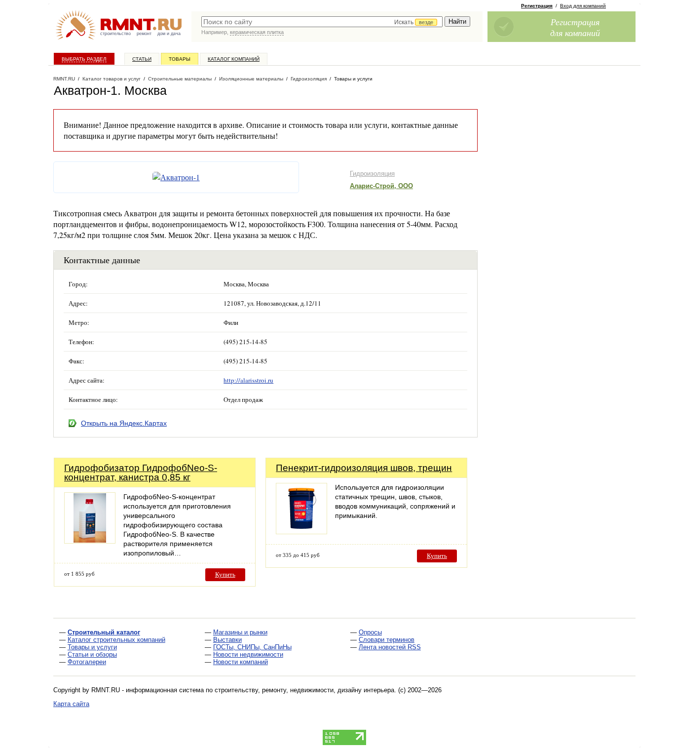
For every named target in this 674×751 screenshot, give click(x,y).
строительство (115, 33)
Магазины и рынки (240, 632)
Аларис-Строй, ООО (381, 186)
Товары (179, 59)
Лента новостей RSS (390, 647)
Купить (225, 574)
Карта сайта (71, 704)
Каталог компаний (234, 59)
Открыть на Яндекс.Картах (124, 423)
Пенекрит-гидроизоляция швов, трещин (364, 468)
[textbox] (322, 21)
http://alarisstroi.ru (248, 380)
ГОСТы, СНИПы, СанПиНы (252, 647)
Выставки (227, 639)
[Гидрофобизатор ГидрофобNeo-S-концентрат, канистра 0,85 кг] (90, 541)
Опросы (370, 632)
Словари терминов (386, 639)
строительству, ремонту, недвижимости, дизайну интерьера (304, 690)
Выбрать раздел (84, 59)
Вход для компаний (583, 5)
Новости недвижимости (248, 654)
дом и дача (169, 33)
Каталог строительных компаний (116, 639)
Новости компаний (240, 662)
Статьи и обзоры (92, 654)
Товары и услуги (92, 647)
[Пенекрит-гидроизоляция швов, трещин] (301, 531)
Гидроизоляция (372, 173)
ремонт (144, 33)
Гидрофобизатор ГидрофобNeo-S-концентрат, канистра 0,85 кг (140, 472)
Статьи (141, 59)
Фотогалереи (87, 662)
